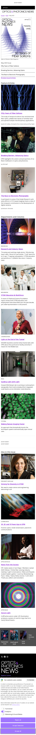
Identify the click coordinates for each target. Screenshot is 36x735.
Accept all (18, 731)
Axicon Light (5, 613)
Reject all (18, 720)
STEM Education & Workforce (12, 295)
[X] (2, 657)
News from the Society (10, 565)
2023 (7, 15)
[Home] (12, 668)
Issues (3, 15)
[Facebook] (5, 657)
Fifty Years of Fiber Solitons (10, 66)
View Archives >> (31, 637)
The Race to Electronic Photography (13, 75)
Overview (31, 680)
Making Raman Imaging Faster (13, 424)
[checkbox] (6, 709)
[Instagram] (7, 657)
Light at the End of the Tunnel (12, 339)
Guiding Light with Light (10, 382)
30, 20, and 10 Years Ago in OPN (13, 524)
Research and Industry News (12, 249)
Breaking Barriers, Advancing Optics (13, 70)
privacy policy (16, 704)
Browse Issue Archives (8, 78)
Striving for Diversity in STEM (12, 484)
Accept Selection (18, 725)
